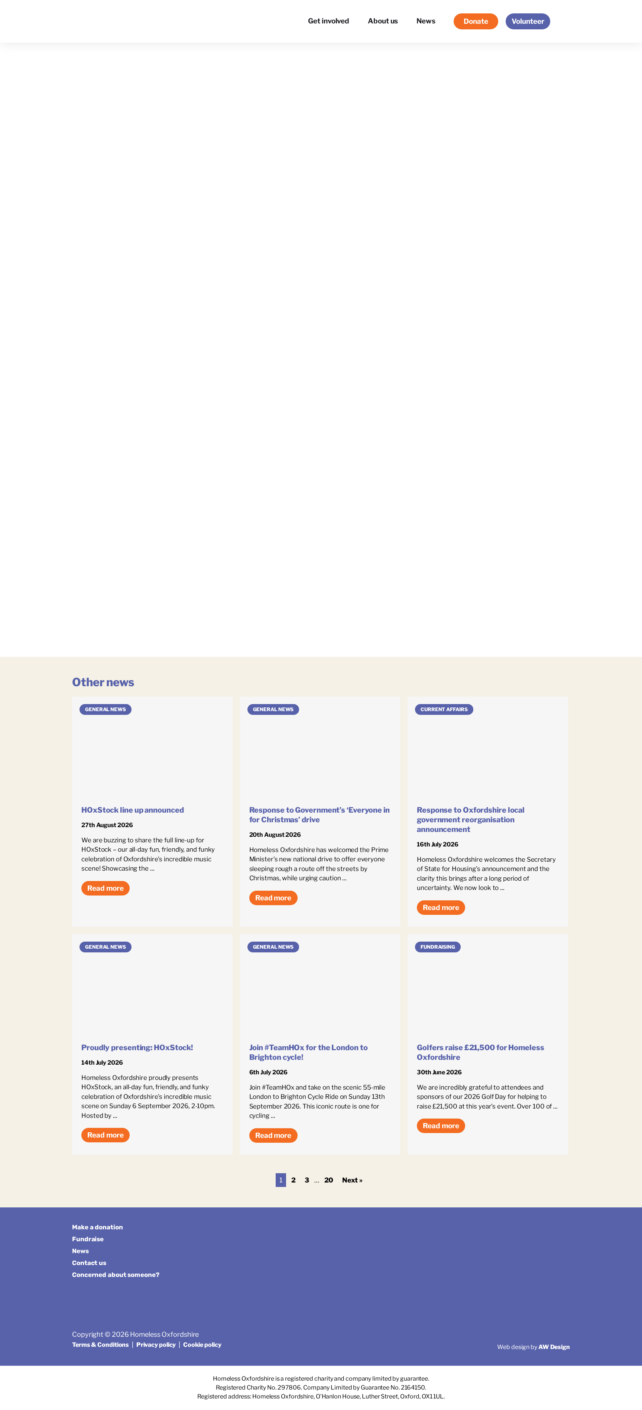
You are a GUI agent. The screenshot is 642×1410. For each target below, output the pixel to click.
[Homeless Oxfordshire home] (102, 21)
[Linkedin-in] (563, 1230)
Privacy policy (156, 1344)
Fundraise (88, 1239)
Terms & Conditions (100, 1344)
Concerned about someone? (115, 1274)
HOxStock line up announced (132, 810)
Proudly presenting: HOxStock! (137, 1047)
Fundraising (438, 947)
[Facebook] (527, 1230)
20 (329, 1180)
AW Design (554, 1347)
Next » (352, 1180)
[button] (564, 21)
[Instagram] (545, 1230)
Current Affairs (444, 709)
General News (105, 709)
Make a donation (97, 1227)
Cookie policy (202, 1344)
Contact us (89, 1263)
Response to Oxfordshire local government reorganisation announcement (471, 820)
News (80, 1251)
